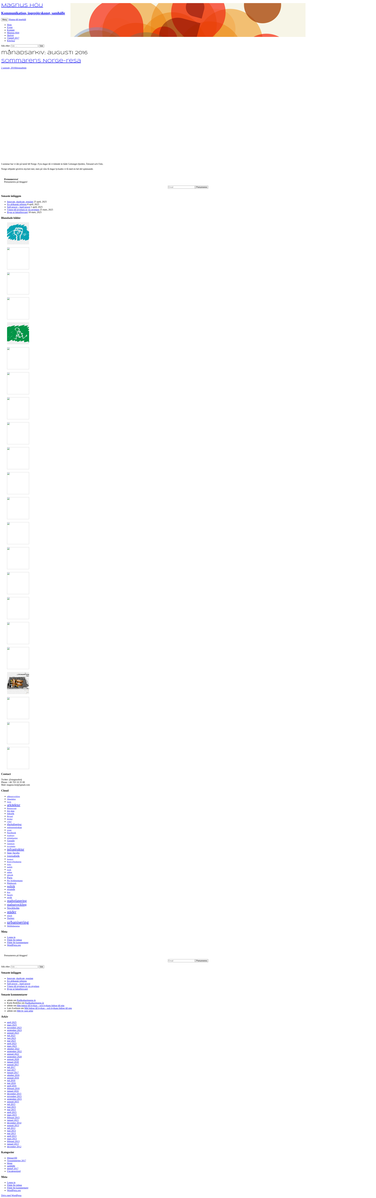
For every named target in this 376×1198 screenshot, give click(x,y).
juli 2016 (11, 1080)
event (9, 830)
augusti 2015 (13, 1101)
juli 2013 (11, 1128)
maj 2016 (11, 1083)
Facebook (11, 832)
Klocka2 (11, 40)
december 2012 (14, 1146)
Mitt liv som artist (25, 1011)
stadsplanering (17, 901)
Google (11, 840)
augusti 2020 (13, 1059)
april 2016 (11, 1086)
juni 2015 (11, 1107)
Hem (9, 25)
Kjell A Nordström (14, 862)
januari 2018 (13, 1062)
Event (9, 27)
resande (11, 889)
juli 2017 (11, 1067)
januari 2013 (13, 1144)
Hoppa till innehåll (17, 19)
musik (9, 870)
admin (23, 68)
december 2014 (14, 1123)
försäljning (10, 835)
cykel (9, 821)
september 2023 (14, 1030)
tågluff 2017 (12, 1168)
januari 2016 (13, 1091)
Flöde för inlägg (14, 940)
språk (9, 897)
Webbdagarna (13, 926)
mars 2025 (12, 1025)
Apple (9, 802)
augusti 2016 (13, 1078)
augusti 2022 (13, 1054)
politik (11, 886)
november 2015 (14, 1096)
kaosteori (10, 859)
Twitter (10, 918)
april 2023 (11, 1043)
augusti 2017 (13, 1064)
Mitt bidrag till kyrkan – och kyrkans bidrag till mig (40, 1005)
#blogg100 (12, 1158)
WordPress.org (14, 945)
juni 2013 (11, 1131)
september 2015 (14, 1099)
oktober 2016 (13, 1075)
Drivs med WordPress (11, 1195)
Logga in (11, 937)
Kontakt (11, 30)
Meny (4, 20)
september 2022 (14, 1051)
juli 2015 (11, 1104)
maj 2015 (11, 1109)
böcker (9, 819)
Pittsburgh (11, 883)
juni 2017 (11, 1070)
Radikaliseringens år (26, 1000)
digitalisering (14, 824)
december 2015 (14, 1093)
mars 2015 (12, 1115)
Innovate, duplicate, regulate (20, 201)
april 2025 (11, 1022)
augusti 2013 (13, 1125)
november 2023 (14, 1027)
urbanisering (18, 922)
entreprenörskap (14, 827)
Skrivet (10, 35)
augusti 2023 (13, 1033)
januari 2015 (13, 1120)
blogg (18, 68)
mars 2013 (12, 1138)
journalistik (13, 855)
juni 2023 (11, 1038)
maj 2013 (11, 1133)
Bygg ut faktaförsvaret (17, 212)
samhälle (11, 1166)
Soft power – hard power (18, 207)
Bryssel (10, 816)
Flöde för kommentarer (17, 942)
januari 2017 (13, 1072)
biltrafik (10, 813)
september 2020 (14, 1056)
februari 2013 (13, 1141)
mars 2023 (12, 1046)
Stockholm (13, 908)
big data (10, 811)
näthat (9, 872)
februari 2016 (13, 1088)
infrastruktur (15, 849)
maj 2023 (11, 1041)
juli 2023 (11, 1035)
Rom (8, 892)
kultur (9, 864)
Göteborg (11, 844)
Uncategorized (14, 1171)
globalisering (12, 838)
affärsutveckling (13, 796)
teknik (9, 916)
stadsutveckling (17, 904)
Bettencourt (11, 808)
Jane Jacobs (13, 852)
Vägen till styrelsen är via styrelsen (23, 209)
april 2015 (11, 1112)
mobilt (9, 867)
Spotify (10, 895)
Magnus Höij (13, 32)
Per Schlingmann (15, 880)
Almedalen (11, 799)
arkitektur (13, 805)
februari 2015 (13, 1117)
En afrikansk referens (17, 204)
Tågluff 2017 (13, 38)
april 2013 (11, 1136)
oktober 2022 (13, 1049)
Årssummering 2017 (16, 1160)
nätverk (10, 875)
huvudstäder (11, 846)
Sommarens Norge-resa (41, 61)
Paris (9, 877)
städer (11, 912)
